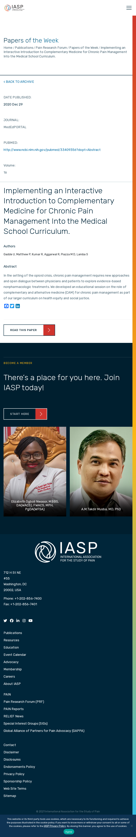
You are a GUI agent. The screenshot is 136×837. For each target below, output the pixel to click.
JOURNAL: (11, 120)
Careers (9, 677)
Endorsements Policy (19, 767)
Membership (13, 669)
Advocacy (11, 662)
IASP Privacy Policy (55, 826)
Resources (11, 640)
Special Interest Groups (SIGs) (26, 723)
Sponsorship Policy (18, 781)
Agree (68, 831)
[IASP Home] (14, 8)
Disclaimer (11, 752)
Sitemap (10, 796)
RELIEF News (13, 716)
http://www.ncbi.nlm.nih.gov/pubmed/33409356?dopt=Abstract (52, 150)
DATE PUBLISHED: (18, 97)
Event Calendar (15, 655)
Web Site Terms (15, 789)
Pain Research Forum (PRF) (24, 702)
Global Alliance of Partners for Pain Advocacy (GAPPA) (44, 731)
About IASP (12, 684)
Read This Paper (23, 330)
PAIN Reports (14, 709)
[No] (131, 826)
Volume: (9, 165)
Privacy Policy (14, 774)
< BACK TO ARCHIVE (19, 82)
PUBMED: (11, 143)
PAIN (7, 694)
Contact (10, 745)
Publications (13, 633)
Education (11, 647)
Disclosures (12, 759)
